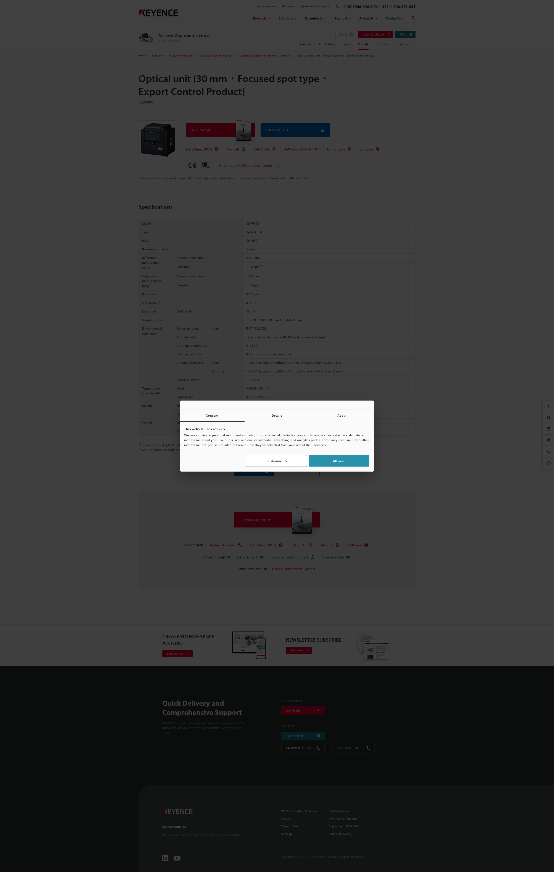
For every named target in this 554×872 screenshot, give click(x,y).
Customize (274, 461)
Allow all (339, 461)
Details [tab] (277, 415)
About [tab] (342, 415)
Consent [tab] (212, 415)
